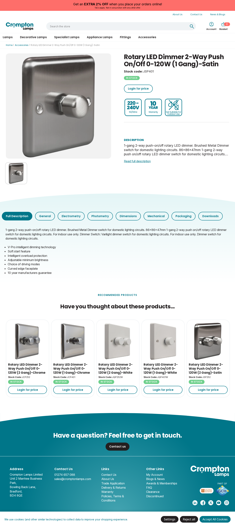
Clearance (153, 492)
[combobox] (117, 26)
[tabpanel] (117, 250)
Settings (169, 519)
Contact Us (196, 14)
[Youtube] (218, 502)
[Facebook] (202, 502)
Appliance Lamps (100, 37)
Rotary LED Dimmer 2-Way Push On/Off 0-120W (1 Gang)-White (161, 369)
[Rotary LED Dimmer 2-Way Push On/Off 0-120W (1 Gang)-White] (163, 341)
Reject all (189, 519)
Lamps (8, 37)
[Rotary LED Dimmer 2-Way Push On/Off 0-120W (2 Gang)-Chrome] (27, 341)
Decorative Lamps (33, 37)
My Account (154, 475)
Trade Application (113, 483)
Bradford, (16, 491)
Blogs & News (155, 479)
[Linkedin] (195, 502)
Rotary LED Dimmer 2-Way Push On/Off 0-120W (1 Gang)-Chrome (71, 369)
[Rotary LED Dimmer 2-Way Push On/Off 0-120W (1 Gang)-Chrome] (73, 341)
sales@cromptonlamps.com (72, 479)
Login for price (138, 88)
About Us (177, 14)
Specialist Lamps (66, 37)
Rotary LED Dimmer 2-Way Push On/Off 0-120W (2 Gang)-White (115, 369)
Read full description (137, 161)
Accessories (147, 37)
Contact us (117, 446)
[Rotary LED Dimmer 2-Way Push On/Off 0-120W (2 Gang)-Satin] (208, 341)
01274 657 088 (64, 475)
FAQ (149, 487)
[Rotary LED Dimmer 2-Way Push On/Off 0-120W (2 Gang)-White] (118, 341)
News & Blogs (217, 14)
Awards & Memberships (161, 483)
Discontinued (155, 496)
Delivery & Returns (113, 487)
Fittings (125, 37)
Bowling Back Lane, (23, 487)
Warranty (107, 492)
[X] (210, 502)
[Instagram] (226, 502)
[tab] (17, 216)
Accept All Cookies (215, 519)
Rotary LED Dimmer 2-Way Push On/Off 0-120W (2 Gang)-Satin (206, 369)
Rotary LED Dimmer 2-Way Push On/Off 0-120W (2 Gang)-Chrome (26, 369)
